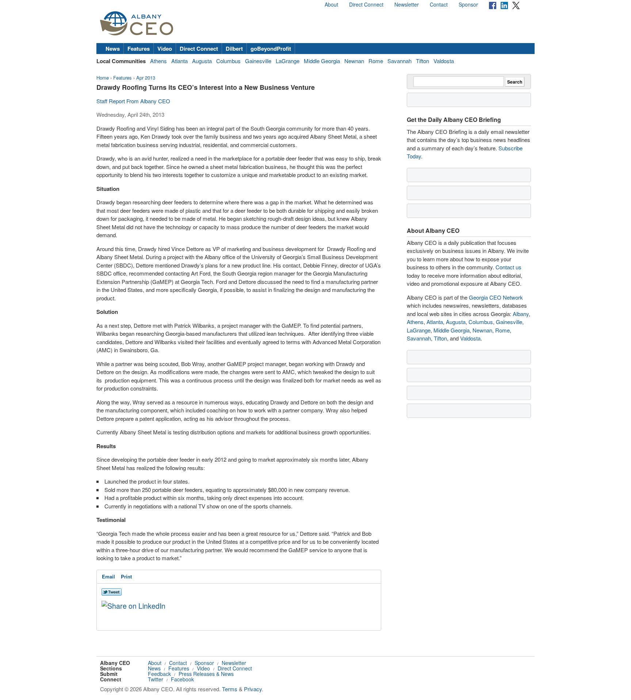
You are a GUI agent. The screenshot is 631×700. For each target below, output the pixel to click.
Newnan (354, 61)
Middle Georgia (322, 61)
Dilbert (234, 49)
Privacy (253, 689)
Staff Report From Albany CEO (133, 101)
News (113, 49)
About (331, 4)
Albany (521, 314)
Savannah (399, 61)
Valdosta (443, 61)
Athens (158, 61)
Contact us (508, 267)
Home (102, 77)
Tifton (422, 61)
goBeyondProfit (271, 49)
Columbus (228, 61)
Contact (439, 4)
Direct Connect (366, 4)
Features (138, 49)
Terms (229, 689)
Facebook (182, 679)
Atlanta (179, 61)
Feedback (159, 673)
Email (108, 576)
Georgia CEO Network (496, 297)
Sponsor (468, 4)
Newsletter (406, 4)
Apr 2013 (145, 77)
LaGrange (287, 61)
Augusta (202, 61)
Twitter (155, 679)
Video (164, 49)
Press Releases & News (206, 673)
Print (126, 576)
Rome (375, 61)
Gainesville (258, 61)
